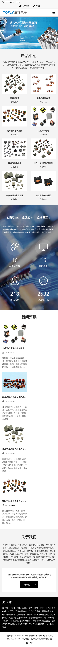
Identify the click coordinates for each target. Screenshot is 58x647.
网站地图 (25, 638)
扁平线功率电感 (43, 98)
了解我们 (26, 585)
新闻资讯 (29, 316)
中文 (38, 5)
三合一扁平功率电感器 (43, 163)
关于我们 (29, 536)
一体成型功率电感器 (14, 195)
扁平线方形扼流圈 (14, 130)
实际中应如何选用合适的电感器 (16, 501)
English (26, 5)
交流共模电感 (43, 130)
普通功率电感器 (14, 163)
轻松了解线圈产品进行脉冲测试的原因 (19, 449)
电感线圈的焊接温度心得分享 (15, 397)
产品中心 (29, 55)
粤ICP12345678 (13, 638)
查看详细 (20, 93)
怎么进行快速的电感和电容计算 (16, 348)
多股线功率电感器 (43, 195)
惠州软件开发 (46, 638)
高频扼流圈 (14, 98)
